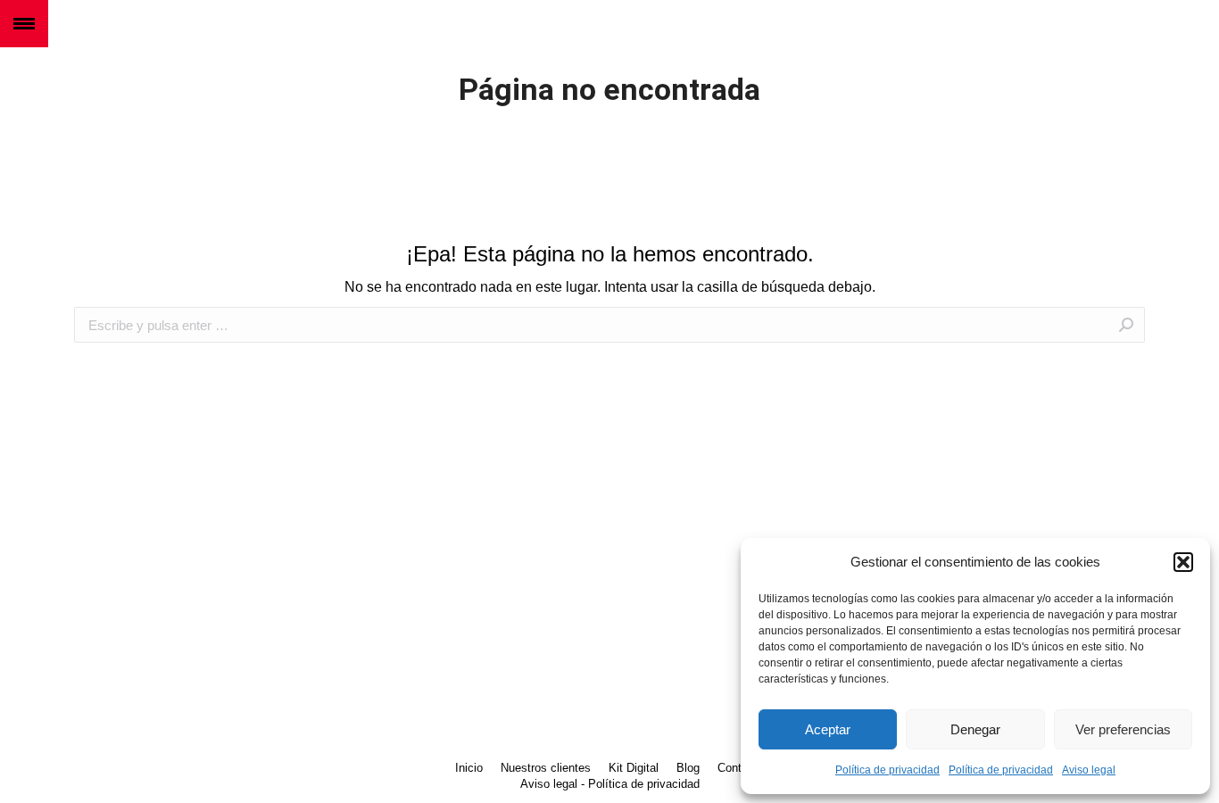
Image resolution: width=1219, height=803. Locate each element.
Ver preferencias (1123, 729)
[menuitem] (469, 768)
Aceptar (827, 729)
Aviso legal (1088, 770)
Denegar (975, 729)
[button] (1183, 562)
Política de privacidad (887, 770)
